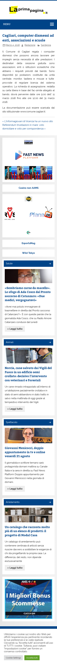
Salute (9, 263)
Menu (6, 24)
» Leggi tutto (14, 328)
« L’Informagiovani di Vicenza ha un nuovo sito (27, 121)
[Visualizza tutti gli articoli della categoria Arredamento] (49, 502)
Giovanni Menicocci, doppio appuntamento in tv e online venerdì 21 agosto (25, 452)
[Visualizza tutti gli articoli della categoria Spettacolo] (49, 422)
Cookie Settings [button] (13, 658)
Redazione (30, 45)
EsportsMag (28, 243)
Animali (9, 342)
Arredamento (12, 502)
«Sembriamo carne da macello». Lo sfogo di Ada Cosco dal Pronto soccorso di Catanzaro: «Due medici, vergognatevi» (28, 294)
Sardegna (46, 45)
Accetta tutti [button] (32, 658)
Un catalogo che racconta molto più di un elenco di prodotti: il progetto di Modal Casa (27, 531)
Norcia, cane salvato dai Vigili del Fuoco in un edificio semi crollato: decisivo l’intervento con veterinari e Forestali (28, 374)
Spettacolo (11, 422)
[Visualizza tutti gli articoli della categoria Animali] (49, 342)
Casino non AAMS (28, 187)
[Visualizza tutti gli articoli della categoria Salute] (49, 264)
